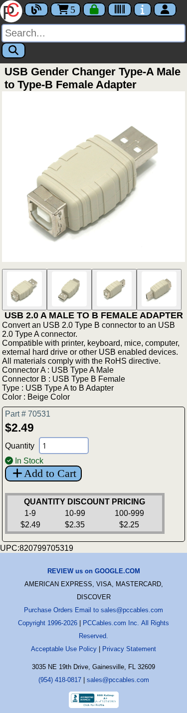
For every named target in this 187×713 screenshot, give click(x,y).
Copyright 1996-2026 (47, 623)
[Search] (13, 50)
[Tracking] (120, 9)
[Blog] (36, 9)
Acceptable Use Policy (64, 649)
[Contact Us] (143, 9)
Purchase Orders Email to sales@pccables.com (93, 610)
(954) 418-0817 (59, 680)
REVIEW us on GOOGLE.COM (93, 571)
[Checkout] (94, 9)
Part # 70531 (27, 414)
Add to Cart (50, 473)
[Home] (12, 10)
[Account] (165, 9)
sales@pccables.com (118, 680)
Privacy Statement (129, 649)
